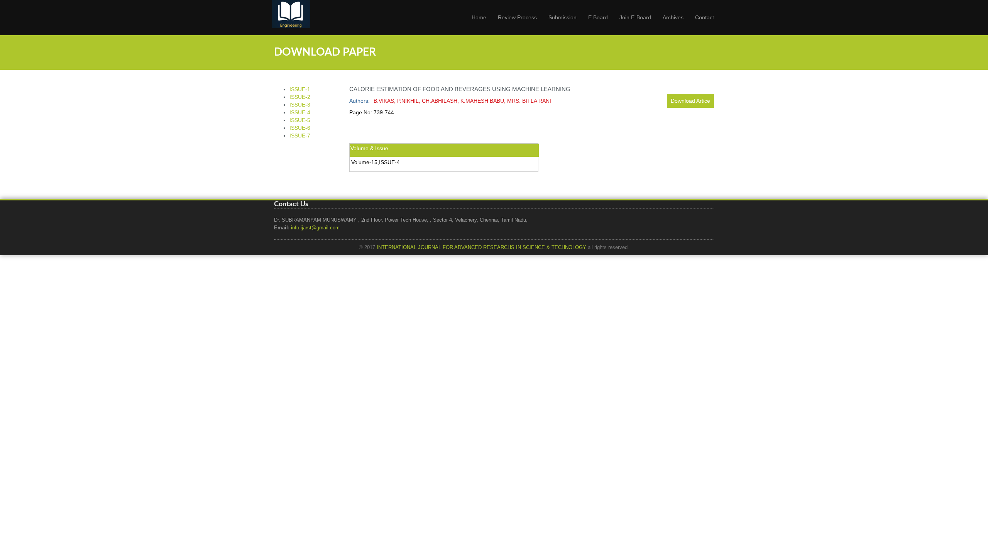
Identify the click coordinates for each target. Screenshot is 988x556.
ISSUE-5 (299, 120)
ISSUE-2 (299, 97)
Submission (562, 17)
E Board (598, 17)
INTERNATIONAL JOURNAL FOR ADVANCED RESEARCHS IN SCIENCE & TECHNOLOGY (481, 247)
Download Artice (690, 101)
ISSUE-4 (299, 112)
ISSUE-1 (299, 89)
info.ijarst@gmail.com (315, 228)
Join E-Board (635, 17)
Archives (673, 17)
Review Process (517, 17)
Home (479, 17)
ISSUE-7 (299, 135)
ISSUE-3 (299, 105)
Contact (704, 17)
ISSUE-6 (299, 128)
